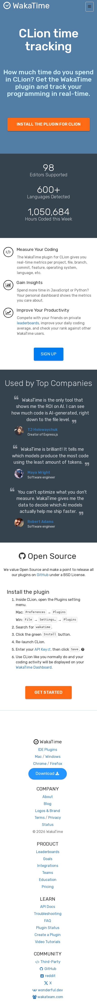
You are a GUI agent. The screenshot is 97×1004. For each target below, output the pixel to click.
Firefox (56, 763)
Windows (52, 756)
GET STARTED (48, 692)
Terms (40, 817)
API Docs (47, 907)
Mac (38, 756)
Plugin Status (47, 928)
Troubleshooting (48, 914)
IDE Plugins (47, 749)
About (47, 797)
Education (47, 880)
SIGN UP (48, 354)
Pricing (48, 887)
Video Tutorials (47, 942)
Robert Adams (40, 521)
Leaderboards (47, 852)
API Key (41, 649)
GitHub (42, 575)
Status (47, 824)
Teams (47, 873)
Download (44, 773)
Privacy (54, 817)
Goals (47, 859)
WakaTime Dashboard (34, 667)
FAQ (47, 921)
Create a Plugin (48, 935)
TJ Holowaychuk (43, 429)
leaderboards (28, 323)
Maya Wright (39, 472)
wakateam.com (50, 997)
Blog (47, 804)
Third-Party (50, 962)
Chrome (39, 763)
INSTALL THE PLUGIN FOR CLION (49, 124)
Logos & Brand (47, 811)
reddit (50, 976)
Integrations (47, 865)
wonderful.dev (50, 990)
